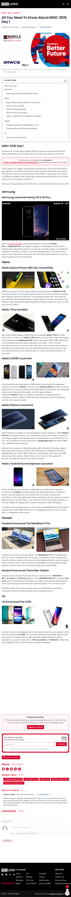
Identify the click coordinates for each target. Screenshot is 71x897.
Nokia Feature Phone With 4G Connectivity (23, 102)
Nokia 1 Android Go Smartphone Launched (23, 116)
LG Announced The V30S (16, 137)
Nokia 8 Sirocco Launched (16, 113)
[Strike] (19, 833)
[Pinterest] (15, 769)
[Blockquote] (27, 833)
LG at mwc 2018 (31, 779)
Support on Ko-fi (35, 727)
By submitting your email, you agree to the (26, 749)
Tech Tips (30, 880)
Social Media (31, 883)
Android (19, 877)
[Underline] (16, 833)
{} (34, 833)
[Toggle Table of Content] (64, 81)
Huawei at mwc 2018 (13, 779)
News (9, 13)
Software (42, 874)
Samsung (8, 89)
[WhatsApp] (11, 769)
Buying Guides (45, 883)
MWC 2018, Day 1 (11, 86)
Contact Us (59, 877)
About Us (59, 874)
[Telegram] (19, 769)
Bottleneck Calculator (56, 894)
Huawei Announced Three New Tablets (21, 128)
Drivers (42, 877)
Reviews (29, 877)
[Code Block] (29, 833)
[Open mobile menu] (63, 4)
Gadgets (17, 13)
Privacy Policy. (42, 749)
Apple (18, 883)
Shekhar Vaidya (29, 27)
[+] (37, 833)
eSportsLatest (7, 883)
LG (5, 133)
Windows (19, 880)
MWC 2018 (45, 779)
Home (3, 13)
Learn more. (11, 72)
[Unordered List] (24, 833)
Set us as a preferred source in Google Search (21, 162)
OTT (27, 874)
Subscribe (61, 744)
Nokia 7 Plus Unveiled (15, 106)
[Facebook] (3, 769)
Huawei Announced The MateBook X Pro (22, 125)
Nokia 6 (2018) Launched (16, 109)
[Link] (32, 833)
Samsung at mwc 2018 (14, 783)
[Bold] (11, 833)
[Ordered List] (21, 833)
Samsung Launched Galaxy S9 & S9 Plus (22, 93)
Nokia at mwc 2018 (60, 779)
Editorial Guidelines (63, 883)
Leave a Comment (12, 757)
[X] (7, 769)
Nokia (6, 98)
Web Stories (44, 880)
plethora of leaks (15, 244)
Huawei (7, 121)
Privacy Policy (60, 880)
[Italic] (14, 833)
